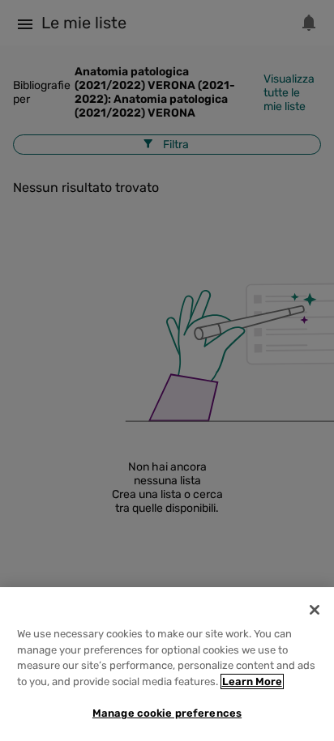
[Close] (314, 610)
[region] (167, 664)
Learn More (252, 681)
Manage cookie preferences (167, 713)
